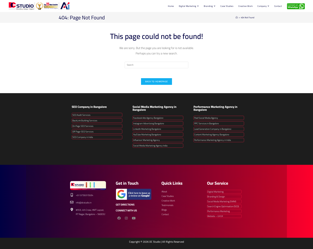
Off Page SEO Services (82, 131)
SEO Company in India (82, 137)
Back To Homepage (156, 81)
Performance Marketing (218, 211)
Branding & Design (216, 196)
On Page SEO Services (82, 126)
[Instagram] (126, 218)
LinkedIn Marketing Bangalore (147, 129)
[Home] (237, 17)
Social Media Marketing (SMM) (221, 201)
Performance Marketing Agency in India (212, 140)
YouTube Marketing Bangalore (147, 134)
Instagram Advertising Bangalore (148, 123)
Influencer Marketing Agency (146, 140)
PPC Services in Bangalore (206, 123)
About (164, 191)
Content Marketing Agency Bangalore (211, 134)
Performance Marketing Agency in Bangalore (215, 108)
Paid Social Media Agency (206, 118)
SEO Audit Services (81, 115)
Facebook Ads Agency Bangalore (148, 118)
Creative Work (168, 200)
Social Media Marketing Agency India (150, 145)
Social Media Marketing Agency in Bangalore (154, 108)
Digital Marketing (215, 191)
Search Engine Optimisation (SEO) (223, 206)
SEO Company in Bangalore (89, 106)
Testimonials (167, 205)
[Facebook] (119, 218)
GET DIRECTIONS (125, 204)
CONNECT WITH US (126, 210)
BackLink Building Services (84, 120)
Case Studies (168, 196)
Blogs (164, 209)
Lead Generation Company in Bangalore (212, 129)
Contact (165, 214)
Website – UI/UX (215, 216)
